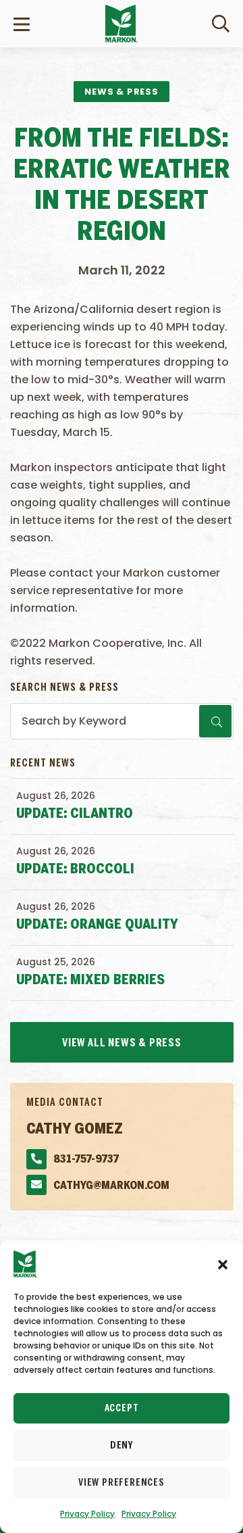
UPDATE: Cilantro (74, 814)
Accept (122, 1408)
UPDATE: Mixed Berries (90, 980)
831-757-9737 (86, 1159)
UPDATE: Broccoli (75, 869)
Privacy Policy (87, 1513)
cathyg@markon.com (111, 1186)
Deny (121, 1446)
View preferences (121, 1483)
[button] (223, 1264)
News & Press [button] (121, 91)
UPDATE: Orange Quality (97, 925)
